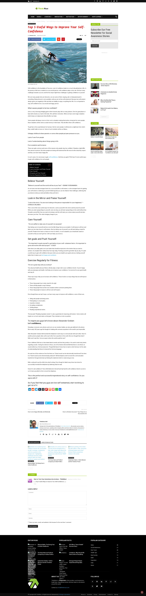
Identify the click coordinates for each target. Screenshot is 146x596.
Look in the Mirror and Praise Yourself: (40, 169)
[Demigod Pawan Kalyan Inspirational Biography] (63, 570)
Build (92, 557)
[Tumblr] (111, 1)
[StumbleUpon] (59, 434)
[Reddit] (105, 1)
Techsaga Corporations (64, 594)
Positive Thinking (31, 23)
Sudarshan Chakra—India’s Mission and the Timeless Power (45, 562)
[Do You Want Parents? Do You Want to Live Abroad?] (111, 145)
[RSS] (108, 1)
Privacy (95, 594)
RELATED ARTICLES (34, 442)
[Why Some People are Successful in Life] (111, 131)
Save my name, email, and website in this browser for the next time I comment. (50, 522)
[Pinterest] (103, 1)
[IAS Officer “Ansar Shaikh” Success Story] (63, 547)
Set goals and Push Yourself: (37, 173)
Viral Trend (51, 457)
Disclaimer (89, 594)
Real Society (94, 555)
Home (32, 16)
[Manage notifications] (142, 592)
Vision (39, 16)
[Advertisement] (87, 8)
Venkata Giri (32, 35)
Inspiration (93, 560)
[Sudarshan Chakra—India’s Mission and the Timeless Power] (77, 452)
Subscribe (94, 46)
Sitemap (116, 594)
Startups (48, 16)
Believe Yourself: (34, 167)
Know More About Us (65, 426)
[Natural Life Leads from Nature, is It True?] (95, 110)
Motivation (70, 16)
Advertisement (102, 594)
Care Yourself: (34, 171)
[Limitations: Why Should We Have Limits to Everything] (63, 555)
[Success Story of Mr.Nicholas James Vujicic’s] (95, 86)
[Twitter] (114, 1)
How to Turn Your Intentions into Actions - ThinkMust (50, 479)
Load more (104, 116)
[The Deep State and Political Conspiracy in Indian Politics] (57, 452)
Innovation (58, 16)
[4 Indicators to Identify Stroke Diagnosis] (95, 94)
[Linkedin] (100, 1)
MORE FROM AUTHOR (47, 442)
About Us (83, 594)
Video (92, 134)
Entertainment (83, 16)
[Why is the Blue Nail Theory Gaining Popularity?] (95, 102)
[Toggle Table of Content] (49, 164)
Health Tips (30, 461)
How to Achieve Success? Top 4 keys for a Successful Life (75, 412)
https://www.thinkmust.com (45, 423)
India (92, 562)
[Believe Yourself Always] (97, 131)
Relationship (108, 149)
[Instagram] (97, 1)
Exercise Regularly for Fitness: (38, 175)
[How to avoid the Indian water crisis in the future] (97, 145)
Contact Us (110, 594)
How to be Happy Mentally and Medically (39, 412)
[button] (116, 17)
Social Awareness (95, 149)
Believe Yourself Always (97, 137)
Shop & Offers (96, 16)
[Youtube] (117, 1)
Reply (35, 483)
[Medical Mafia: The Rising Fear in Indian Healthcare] (37, 454)
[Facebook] (94, 1)
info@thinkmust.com (63, 587)
